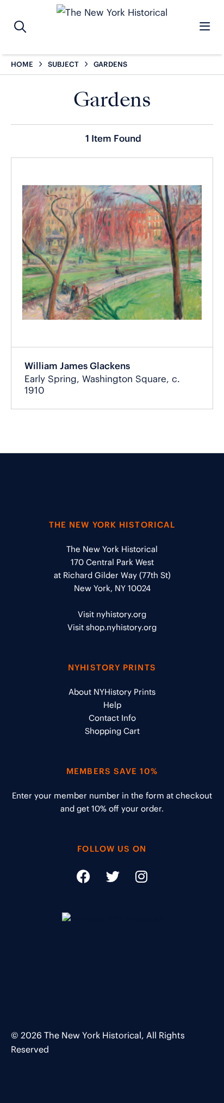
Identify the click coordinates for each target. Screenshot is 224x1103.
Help (112, 705)
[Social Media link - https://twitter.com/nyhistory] (106, 878)
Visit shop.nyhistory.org (112, 627)
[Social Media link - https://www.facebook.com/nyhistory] (83, 878)
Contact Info (112, 718)
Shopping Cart (112, 731)
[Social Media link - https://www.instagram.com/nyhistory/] (134, 878)
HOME (22, 64)
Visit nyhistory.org (112, 614)
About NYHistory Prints (112, 692)
